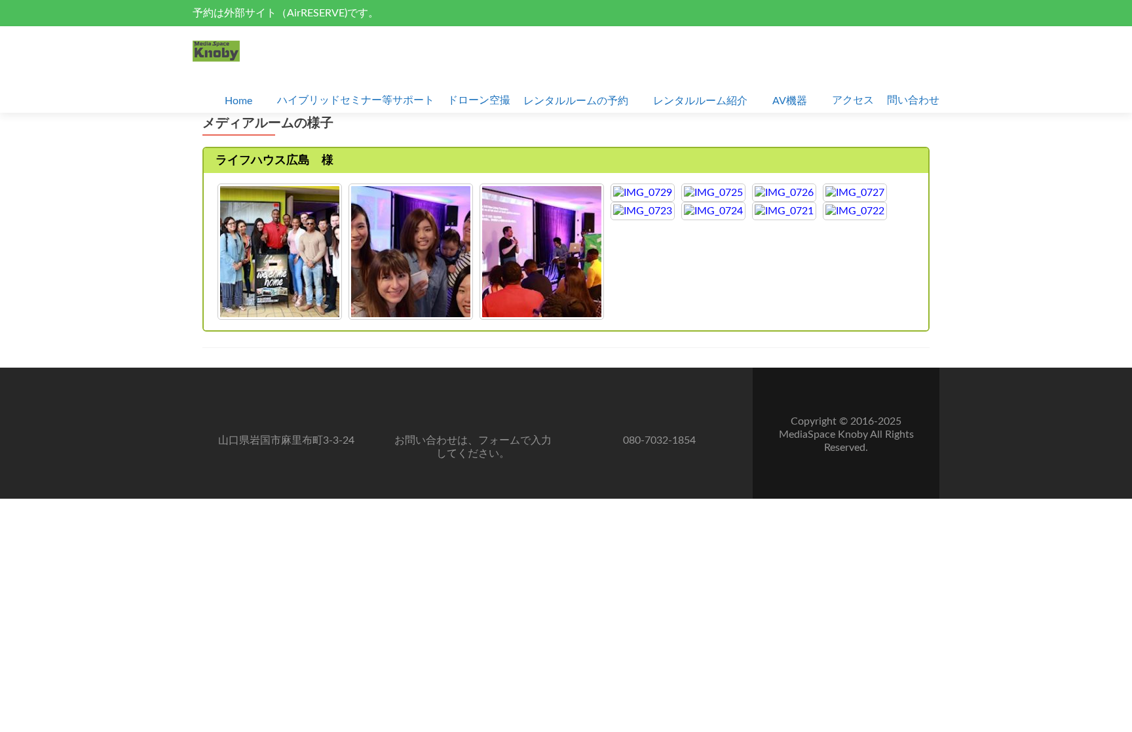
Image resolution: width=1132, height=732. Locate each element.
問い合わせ (913, 100)
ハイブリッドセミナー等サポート (355, 100)
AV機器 (789, 101)
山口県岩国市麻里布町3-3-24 (286, 440)
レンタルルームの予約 (575, 101)
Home (238, 101)
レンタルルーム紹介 (700, 101)
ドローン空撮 (478, 100)
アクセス (853, 100)
